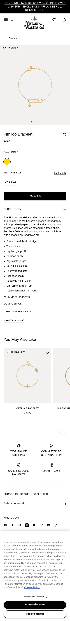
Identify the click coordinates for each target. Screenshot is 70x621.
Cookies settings (35, 614)
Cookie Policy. (32, 588)
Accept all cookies (35, 605)
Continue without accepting (35, 597)
